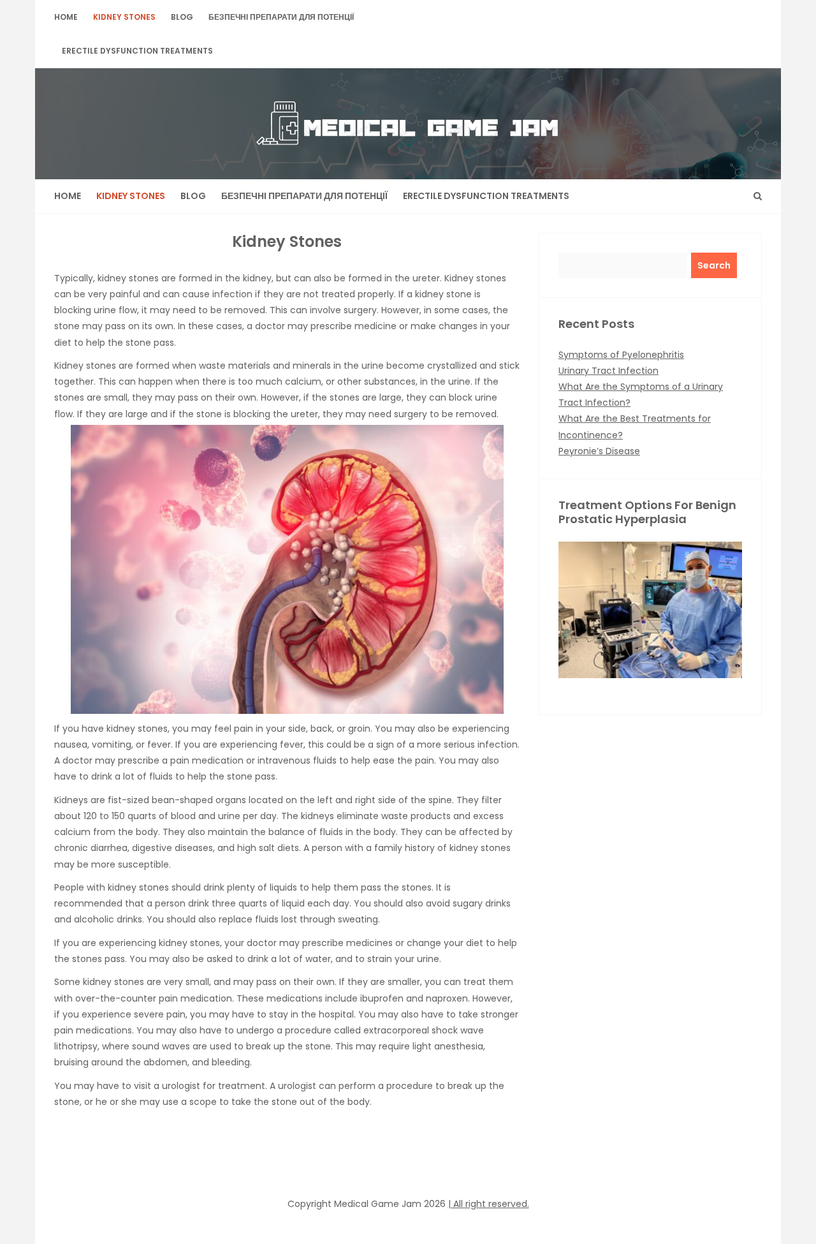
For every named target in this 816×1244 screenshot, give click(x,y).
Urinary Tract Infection (608, 370)
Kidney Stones (124, 16)
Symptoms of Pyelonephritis (621, 354)
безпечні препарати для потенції (281, 16)
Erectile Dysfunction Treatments (137, 50)
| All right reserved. (488, 1203)
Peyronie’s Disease (599, 451)
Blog (182, 16)
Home (66, 16)
